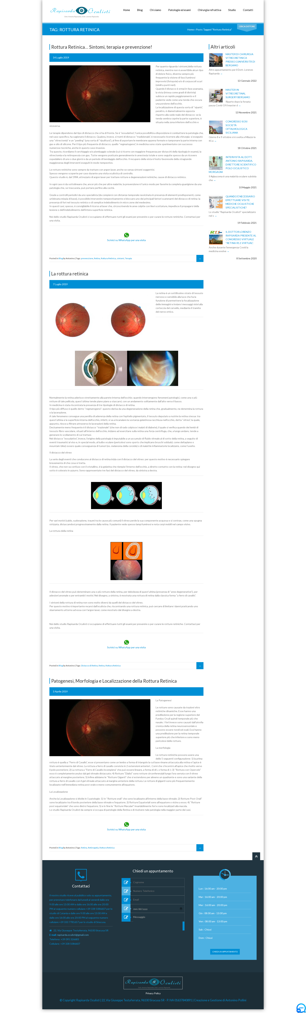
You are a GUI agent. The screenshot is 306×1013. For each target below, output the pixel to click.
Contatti (248, 10)
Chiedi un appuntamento (225, 951)
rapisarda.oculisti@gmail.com (73, 934)
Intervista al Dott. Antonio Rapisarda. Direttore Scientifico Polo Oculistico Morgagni (232, 164)
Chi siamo (155, 10)
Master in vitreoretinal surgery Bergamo (238, 93)
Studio (232, 10)
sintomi (120, 258)
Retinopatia (93, 847)
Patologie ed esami (179, 10)
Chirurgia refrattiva (209, 10)
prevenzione (87, 258)
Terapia (128, 258)
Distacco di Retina (89, 665)
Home (126, 10)
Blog (140, 10)
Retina (97, 258)
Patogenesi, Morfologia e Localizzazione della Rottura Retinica (114, 681)
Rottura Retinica (108, 258)
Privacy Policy (153, 993)
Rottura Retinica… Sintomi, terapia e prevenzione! (101, 47)
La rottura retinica (69, 273)
